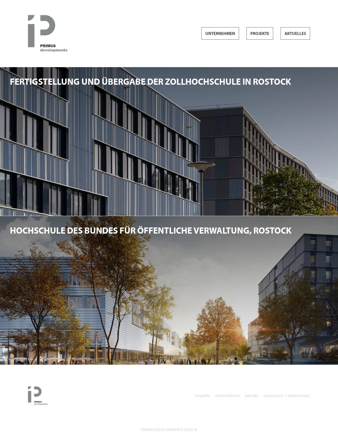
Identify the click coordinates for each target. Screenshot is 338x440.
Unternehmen (220, 33)
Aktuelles (295, 33)
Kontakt (252, 395)
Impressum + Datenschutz (287, 395)
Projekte (259, 33)
